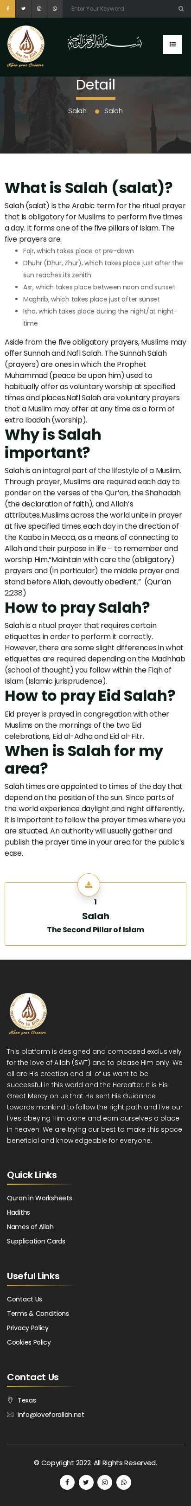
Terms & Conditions (38, 1313)
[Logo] (25, 56)
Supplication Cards (36, 1241)
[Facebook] (7, 9)
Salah (95, 916)
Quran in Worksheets (39, 1198)
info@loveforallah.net (51, 1414)
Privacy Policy (28, 1328)
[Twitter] (23, 9)
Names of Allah (30, 1226)
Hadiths (18, 1212)
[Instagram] (39, 9)
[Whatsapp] (55, 9)
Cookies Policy (29, 1342)
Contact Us (24, 1299)
